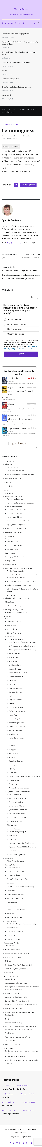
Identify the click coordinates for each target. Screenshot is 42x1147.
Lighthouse (13, 839)
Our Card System (11, 565)
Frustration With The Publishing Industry (19, 965)
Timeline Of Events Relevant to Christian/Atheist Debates (23, 1061)
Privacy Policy (8, 973)
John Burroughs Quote (16, 723)
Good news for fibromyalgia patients (16, 34)
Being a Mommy (11, 539)
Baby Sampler (13, 661)
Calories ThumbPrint (16, 677)
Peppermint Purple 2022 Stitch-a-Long (22, 847)
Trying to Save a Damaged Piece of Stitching (24, 776)
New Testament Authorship (16, 1056)
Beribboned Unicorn (16, 665)
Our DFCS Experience (14, 545)
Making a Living (12, 467)
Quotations (9, 858)
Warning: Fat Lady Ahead (14, 610)
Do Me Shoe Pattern (16, 794)
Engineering (13, 696)
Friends (6, 490)
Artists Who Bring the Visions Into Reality (21, 924)
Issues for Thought (10, 595)
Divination (8, 961)
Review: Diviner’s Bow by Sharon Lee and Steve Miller (19, 53)
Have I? (4, 71)
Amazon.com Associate (15, 871)
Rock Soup (7, 1105)
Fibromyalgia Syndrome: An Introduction (21, 503)
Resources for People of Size (17, 612)
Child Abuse (9, 602)
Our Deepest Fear (13, 906)
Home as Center (9, 536)
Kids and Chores (13, 542)
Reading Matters (10, 865)
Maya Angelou (12, 902)
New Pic (5, 1097)
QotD (10, 256)
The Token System (13, 549)
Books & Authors (13, 875)
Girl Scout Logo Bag (16, 707)
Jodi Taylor (11, 431)
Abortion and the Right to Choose (17, 598)
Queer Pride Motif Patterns (18, 810)
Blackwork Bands (15, 669)
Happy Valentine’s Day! (10, 79)
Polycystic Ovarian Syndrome (15, 529)
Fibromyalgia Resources (15, 499)
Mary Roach (12, 422)
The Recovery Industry (13, 606)
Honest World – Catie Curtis (15, 1089)
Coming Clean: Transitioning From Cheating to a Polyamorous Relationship (22, 988)
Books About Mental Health (16, 509)
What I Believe (8, 1048)
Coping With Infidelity (12, 993)
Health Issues (8, 494)
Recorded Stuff (12, 629)
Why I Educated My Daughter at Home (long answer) (22, 590)
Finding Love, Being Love (13, 1009)
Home (4, 1110)
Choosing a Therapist (14, 513)
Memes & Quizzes (11, 124)
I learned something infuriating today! (16, 62)
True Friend (13, 773)
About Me (8, 464)
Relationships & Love (11, 976)
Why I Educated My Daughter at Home (18, 568)
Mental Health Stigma (14, 517)
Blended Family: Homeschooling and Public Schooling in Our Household (22, 576)
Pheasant (12, 746)
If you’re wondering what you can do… (16, 87)
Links (10, 1110)
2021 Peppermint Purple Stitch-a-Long (22, 646)
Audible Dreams (12, 928)
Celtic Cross (13, 681)
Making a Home (10, 561)
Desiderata (10, 883)
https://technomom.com (15, 243)
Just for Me (7, 616)
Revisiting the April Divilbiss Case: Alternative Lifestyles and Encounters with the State (20, 1028)
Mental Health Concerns (13, 507)
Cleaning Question (10, 1113)
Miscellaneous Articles (11, 943)
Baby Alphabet (14, 657)
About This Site (9, 462)
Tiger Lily (12, 769)
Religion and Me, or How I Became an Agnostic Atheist (21, 1052)
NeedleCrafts (9, 637)
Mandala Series (14, 734)
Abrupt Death (9, 946)
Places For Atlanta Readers (16, 910)
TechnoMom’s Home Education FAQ (19, 585)
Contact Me (8, 482)
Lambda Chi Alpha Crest (17, 726)
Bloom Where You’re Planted (18, 673)
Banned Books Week (12, 950)
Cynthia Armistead (8, 136)
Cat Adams (11, 381)
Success (12, 757)
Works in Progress (13, 829)
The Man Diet (9, 1033)
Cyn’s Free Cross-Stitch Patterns (18, 792)
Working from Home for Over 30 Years (20, 475)
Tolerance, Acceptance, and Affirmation (18, 1037)
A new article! (7, 95)
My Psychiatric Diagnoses (16, 525)
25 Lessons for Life (13, 868)
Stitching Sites (12, 825)
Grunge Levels (10, 553)
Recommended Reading (13, 1023)
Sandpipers (13, 750)
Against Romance (11, 979)
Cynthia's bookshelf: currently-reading (19, 372)
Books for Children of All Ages (17, 879)
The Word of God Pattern (17, 817)
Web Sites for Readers (14, 917)
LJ (2, 124)
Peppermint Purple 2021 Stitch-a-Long (22, 843)
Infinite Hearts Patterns (16, 806)
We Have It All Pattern (16, 821)
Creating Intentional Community (16, 997)
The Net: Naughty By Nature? (15, 969)
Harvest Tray (13, 715)
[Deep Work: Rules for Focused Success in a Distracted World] (4, 392)
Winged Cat (13, 784)
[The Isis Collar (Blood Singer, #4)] (4, 383)
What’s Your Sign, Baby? (17, 855)
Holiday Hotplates (15, 719)
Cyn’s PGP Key (9, 486)
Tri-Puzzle (12, 851)
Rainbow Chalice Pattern (17, 814)
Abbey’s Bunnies (14, 654)
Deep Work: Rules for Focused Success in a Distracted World (20, 391)
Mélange (12, 742)
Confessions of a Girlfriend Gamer (17, 953)
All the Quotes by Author (15, 861)
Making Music (12, 625)
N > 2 (7, 1019)
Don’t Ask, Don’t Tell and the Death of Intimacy (21, 1005)
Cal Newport (7, 397)
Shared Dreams (10, 921)
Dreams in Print (12, 935)
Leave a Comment (12, 138)
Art (3, 1102)
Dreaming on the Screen (15, 932)
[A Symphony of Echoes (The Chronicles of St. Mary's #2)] (4, 433)
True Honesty (10, 1041)
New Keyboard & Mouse (31, 256)
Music (7, 619)
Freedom (12, 703)
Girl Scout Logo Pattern (17, 802)
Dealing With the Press (13, 957)
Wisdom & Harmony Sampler (19, 788)
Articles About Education (15, 571)
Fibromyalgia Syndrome (13, 496)
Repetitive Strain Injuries (13, 532)
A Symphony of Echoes (16, 428)
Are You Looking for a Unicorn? (16, 983)
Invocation (11, 891)
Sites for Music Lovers (14, 633)
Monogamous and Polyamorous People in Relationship (20, 1014)
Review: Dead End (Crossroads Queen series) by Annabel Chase (20, 43)
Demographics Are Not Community (17, 1001)
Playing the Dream (13, 939)
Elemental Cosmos (15, 692)
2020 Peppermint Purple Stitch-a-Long (22, 642)
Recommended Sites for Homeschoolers (21, 581)
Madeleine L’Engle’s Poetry (16, 898)
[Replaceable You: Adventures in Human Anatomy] (4, 420)
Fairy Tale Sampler (15, 700)
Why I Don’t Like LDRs (13, 1045)
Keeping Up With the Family (14, 557)
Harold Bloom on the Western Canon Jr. (20, 887)
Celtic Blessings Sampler (17, 832)
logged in (17, 270)
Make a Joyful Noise (16, 730)
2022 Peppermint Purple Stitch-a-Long (22, 650)
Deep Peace (13, 835)
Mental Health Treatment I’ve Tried (18, 521)
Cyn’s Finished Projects (15, 639)
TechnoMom (21, 9)
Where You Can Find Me (15, 471)
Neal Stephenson (13, 407)
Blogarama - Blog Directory (21, 1137)
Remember (10, 914)
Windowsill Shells (15, 780)
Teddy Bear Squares (16, 761)
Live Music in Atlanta (14, 622)
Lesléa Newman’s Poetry (15, 894)
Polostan (10, 404)
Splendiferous (13, 753)
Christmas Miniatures (16, 688)
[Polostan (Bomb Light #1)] (4, 409)
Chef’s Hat (12, 684)
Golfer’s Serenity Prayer (17, 711)
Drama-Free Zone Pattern (17, 798)
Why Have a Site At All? (13, 478)
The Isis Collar (13, 378)
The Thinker (13, 765)
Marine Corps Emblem (16, 738)
